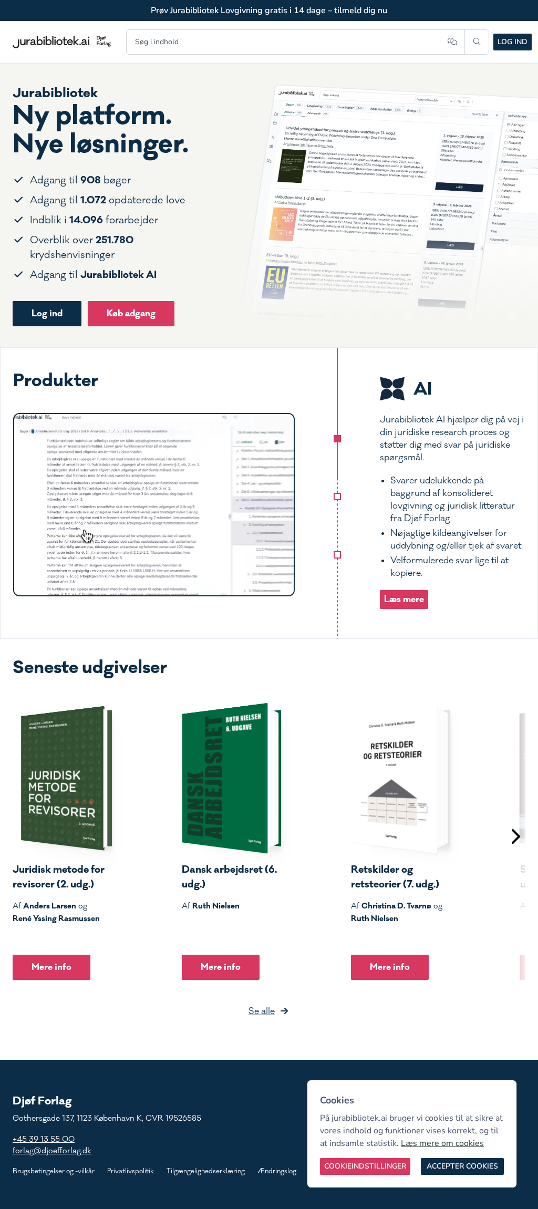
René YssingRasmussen (56, 918)
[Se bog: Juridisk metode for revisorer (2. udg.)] (62, 778)
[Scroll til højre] (514, 838)
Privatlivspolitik (130, 1171)
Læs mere (404, 599)
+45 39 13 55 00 (44, 1139)
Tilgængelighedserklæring (206, 1171)
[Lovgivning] (337, 496)
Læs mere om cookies (442, 1143)
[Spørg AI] (452, 42)
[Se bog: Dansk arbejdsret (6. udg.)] (232, 778)
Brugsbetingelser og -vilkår (54, 1171)
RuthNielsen (216, 906)
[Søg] (476, 42)
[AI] (337, 438)
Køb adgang (131, 313)
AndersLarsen (49, 906)
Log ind (512, 42)
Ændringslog (276, 1171)
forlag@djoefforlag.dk (52, 1151)
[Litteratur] (337, 555)
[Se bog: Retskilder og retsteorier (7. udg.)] (401, 778)
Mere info (51, 967)
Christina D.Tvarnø (396, 906)
